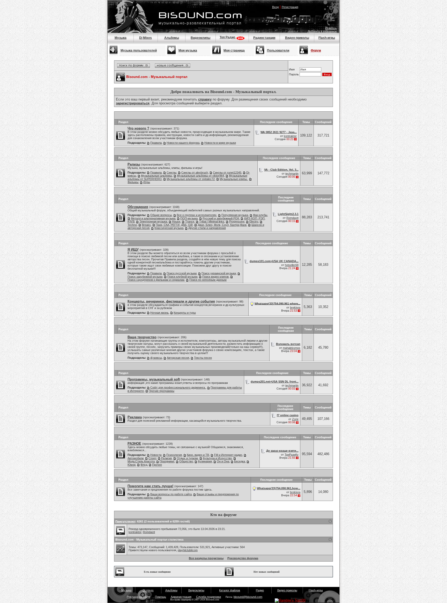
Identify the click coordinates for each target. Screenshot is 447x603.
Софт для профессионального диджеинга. (178, 387)
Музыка (120, 38)
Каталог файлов (229, 590)
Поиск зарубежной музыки (145, 276)
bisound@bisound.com (248, 596)
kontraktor (290, 136)
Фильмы (133, 182)
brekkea (295, 307)
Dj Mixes (145, 38)
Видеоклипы (200, 38)
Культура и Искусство (217, 458)
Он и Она (223, 461)
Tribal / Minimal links (211, 221)
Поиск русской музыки (182, 273)
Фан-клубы (260, 215)
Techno (132, 224)
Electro (253, 221)
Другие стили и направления (207, 227)
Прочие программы (161, 390)
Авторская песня (178, 357)
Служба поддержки (208, 596)
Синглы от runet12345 (227, 172)
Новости (155, 454)
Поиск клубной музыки (182, 276)
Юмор (132, 464)
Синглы (171, 172)
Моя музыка (187, 50)
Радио (260, 590)
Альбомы (171, 38)
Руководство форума (242, 558)
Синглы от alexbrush (194, 172)
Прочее (157, 464)
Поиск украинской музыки (219, 273)
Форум (316, 50)
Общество (186, 461)
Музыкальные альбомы (156, 175)
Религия (166, 458)
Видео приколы (297, 38)
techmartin (292, 173)
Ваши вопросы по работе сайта (171, 494)
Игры (146, 182)
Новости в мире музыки (220, 142)
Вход (275, 7)
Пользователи (278, 50)
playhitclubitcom (188, 550)
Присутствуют (125, 521)
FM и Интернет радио (228, 454)
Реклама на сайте (138, 596)
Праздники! (167, 461)
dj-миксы (156, 357)
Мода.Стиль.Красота (141, 461)
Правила (156, 142)
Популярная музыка (234, 215)
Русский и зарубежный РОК (221, 218)
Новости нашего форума (183, 142)
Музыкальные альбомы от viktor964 (200, 175)
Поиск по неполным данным (208, 279)
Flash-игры (326, 38)
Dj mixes (148, 590)
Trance (189, 221)
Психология (174, 454)
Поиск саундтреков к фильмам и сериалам (156, 279)
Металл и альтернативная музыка (153, 218)
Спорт (152, 458)
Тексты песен (203, 357)
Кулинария (205, 461)
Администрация (181, 596)
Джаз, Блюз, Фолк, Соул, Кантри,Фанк (222, 224)
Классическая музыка (168, 227)
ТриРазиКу (292, 454)
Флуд (143, 464)
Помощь (331, 28)
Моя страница (234, 50)
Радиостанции (264, 38)
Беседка (239, 461)
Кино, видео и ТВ (198, 454)
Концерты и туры (185, 312)
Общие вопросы (161, 215)
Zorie (295, 419)
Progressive (236, 221)
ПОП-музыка (189, 218)
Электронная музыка (153, 221)
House (176, 221)
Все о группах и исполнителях (197, 215)
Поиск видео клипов (215, 276)
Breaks (146, 224)
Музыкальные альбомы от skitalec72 (191, 179)
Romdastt (292, 217)
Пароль (294, 74)
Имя (292, 69)
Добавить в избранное (322, 31)
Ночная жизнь (159, 312)
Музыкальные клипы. (234, 179)
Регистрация (290, 7)
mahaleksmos (291, 347)
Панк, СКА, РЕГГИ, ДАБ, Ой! (174, 224)
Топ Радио (228, 37)
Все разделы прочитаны (206, 558)
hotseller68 (292, 265)
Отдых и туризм (187, 458)
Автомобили (136, 458)
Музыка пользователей (139, 50)
